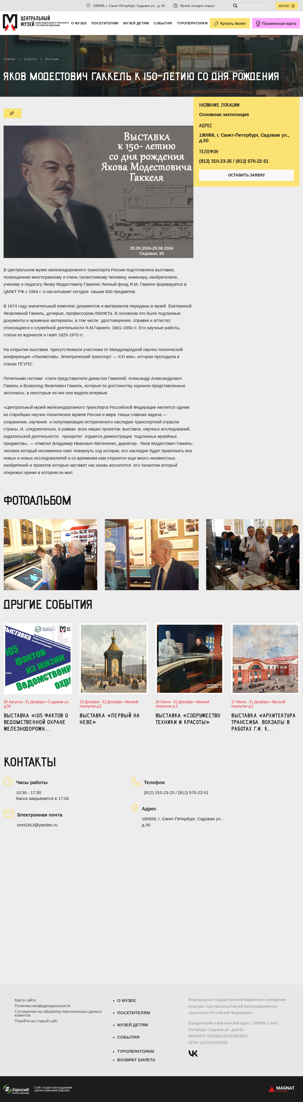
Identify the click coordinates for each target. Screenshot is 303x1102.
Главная (9, 59)
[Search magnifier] (237, 6)
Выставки (52, 59)
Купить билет (233, 24)
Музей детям (136, 23)
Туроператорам (192, 23)
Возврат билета (136, 1060)
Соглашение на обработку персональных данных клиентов (58, 1013)
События (163, 23)
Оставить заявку (246, 175)
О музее (79, 23)
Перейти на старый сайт (36, 1021)
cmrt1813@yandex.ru (37, 825)
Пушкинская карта (279, 24)
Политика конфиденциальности (42, 1006)
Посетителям (104, 23)
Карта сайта (25, 1000)
